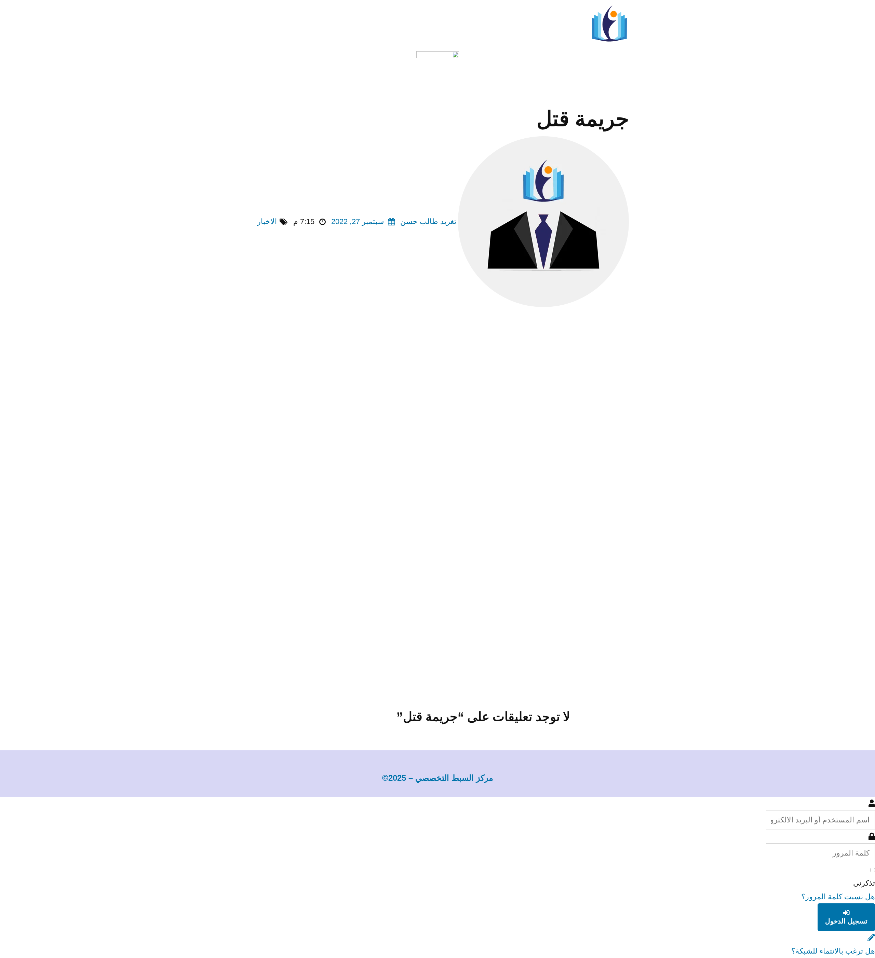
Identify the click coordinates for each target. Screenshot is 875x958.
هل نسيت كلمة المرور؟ (838, 896)
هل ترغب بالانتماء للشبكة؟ (833, 951)
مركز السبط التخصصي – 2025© (437, 777)
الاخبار (267, 221)
